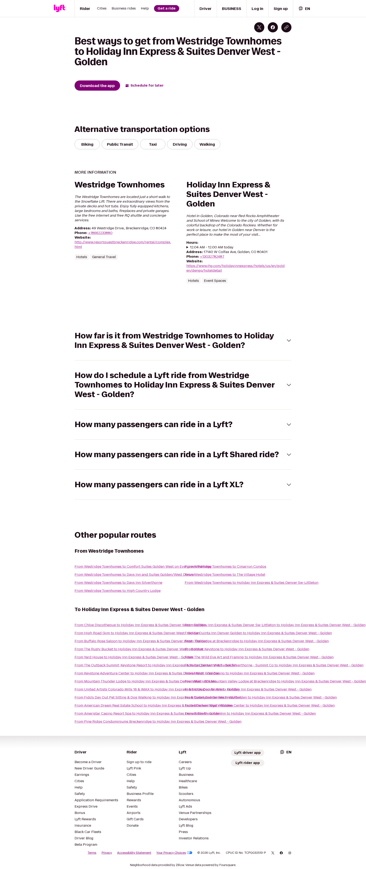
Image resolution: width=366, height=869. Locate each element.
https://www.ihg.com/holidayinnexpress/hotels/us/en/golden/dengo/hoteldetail (235, 268)
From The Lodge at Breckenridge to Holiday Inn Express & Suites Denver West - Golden (257, 641)
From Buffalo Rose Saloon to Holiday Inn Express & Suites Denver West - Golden (141, 641)
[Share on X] (259, 27)
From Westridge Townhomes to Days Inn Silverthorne (118, 582)
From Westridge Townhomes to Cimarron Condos (225, 566)
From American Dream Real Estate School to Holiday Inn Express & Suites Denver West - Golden (154, 705)
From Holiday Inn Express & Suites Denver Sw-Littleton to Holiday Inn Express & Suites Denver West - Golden (275, 625)
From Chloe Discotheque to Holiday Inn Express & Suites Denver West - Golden (140, 625)
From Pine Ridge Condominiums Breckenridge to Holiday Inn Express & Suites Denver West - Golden (158, 721)
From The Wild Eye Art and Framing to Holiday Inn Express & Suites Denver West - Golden (259, 657)
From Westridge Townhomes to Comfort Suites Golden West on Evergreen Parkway (143, 566)
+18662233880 (100, 232)
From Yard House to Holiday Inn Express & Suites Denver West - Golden (134, 657)
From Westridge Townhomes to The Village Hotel (225, 574)
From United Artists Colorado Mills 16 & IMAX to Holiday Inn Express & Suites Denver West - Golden (157, 689)
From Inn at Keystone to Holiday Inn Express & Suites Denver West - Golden (247, 649)
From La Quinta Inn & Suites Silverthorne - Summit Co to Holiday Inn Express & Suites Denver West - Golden (274, 665)
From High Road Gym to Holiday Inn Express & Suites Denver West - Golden (137, 633)
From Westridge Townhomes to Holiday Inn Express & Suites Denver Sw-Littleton (251, 582)
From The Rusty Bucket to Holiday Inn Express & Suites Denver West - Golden (139, 649)
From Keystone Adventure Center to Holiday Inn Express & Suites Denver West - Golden (147, 673)
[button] (183, 340)
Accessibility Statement (134, 853)
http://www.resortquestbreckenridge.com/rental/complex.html (123, 244)
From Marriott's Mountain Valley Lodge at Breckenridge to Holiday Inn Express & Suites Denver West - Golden (275, 681)
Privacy (106, 853)
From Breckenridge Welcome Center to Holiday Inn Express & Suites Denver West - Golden (260, 705)
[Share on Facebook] (273, 27)
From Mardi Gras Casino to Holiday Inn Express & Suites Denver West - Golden (250, 673)
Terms (91, 853)
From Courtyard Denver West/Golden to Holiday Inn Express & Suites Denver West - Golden (261, 697)
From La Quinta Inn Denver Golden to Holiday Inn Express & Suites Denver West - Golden (258, 633)
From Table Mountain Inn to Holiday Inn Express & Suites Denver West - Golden (250, 713)
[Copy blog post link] (286, 27)
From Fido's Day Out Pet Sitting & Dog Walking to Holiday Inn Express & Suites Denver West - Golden (158, 697)
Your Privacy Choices (171, 853)
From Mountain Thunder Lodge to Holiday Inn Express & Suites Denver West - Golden (145, 681)
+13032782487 (212, 256)
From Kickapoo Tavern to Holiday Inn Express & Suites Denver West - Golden (248, 689)
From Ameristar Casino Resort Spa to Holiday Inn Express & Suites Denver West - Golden (148, 713)
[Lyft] (59, 8)
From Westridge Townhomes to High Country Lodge (118, 590)
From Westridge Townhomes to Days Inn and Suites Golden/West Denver (135, 574)
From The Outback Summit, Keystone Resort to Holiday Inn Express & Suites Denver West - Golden (156, 665)
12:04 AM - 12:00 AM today (211, 247)
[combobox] (304, 8)
